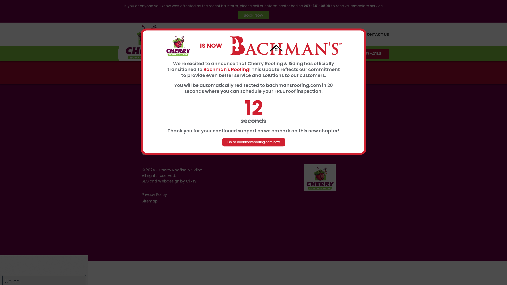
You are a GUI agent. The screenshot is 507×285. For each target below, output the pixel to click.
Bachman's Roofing (226, 69)
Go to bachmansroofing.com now (253, 142)
